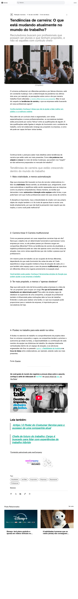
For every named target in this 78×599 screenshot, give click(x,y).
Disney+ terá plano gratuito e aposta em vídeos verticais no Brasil (19, 532)
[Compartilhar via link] (25, 494)
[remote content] (39, 142)
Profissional (14, 483)
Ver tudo (71, 506)
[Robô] (57, 519)
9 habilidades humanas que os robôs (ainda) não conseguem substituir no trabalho (55, 532)
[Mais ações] (67, 14)
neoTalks (24, 479)
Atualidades (14, 479)
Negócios (13, 487)
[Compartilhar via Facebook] (11, 494)
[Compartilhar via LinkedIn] (20, 494)
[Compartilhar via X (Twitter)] (16, 494)
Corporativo (33, 479)
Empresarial (53, 479)
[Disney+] (20, 519)
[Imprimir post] (30, 494)
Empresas (43, 479)
